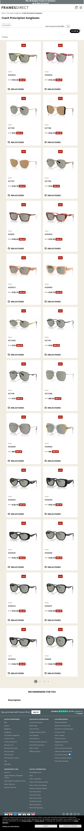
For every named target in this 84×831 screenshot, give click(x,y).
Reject (46, 826)
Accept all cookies (70, 826)
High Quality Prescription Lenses (14, 781)
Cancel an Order (60, 732)
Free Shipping (33, 735)
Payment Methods (61, 722)
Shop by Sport (8, 755)
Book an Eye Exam (35, 804)
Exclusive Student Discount (38, 742)
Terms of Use (39, 821)
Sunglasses (7, 732)
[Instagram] (75, 814)
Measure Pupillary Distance (38, 788)
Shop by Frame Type (11, 748)
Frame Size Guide (35, 795)
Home (3, 13)
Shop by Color (8, 745)
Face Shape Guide (35, 792)
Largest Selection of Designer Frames (13, 777)
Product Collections (10, 742)
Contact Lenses (9, 738)
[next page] (48, 681)
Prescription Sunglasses (14, 13)
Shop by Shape (9, 751)
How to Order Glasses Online (38, 782)
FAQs (31, 775)
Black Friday (33, 726)
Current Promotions (36, 722)
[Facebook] (63, 814)
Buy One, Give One (10, 787)
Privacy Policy (27, 821)
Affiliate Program (34, 751)
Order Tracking (59, 735)
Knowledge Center (35, 772)
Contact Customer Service (63, 758)
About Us (7, 772)
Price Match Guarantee (36, 745)
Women (6, 726)
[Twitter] (67, 814)
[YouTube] (78, 814)
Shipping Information (61, 742)
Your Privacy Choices (61, 755)
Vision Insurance (60, 738)
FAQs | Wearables (35, 779)
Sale (5, 761)
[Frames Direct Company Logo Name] (15, 7)
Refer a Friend (33, 748)
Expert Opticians (9, 784)
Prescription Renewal (61, 761)
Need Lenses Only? (35, 798)
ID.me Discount (34, 738)
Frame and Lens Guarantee (63, 748)
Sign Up (36, 712)
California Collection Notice (63, 751)
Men (5, 722)
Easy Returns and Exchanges (64, 729)
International (59, 745)
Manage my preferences (11, 826)
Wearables (7, 764)
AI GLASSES (6, 25)
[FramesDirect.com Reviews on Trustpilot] (66, 712)
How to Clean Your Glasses (38, 785)
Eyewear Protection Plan (62, 726)
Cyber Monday (34, 729)
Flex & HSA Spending (36, 808)
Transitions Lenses (35, 801)
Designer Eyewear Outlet (37, 732)
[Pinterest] (71, 814)
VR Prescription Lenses (11, 758)
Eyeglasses (7, 729)
